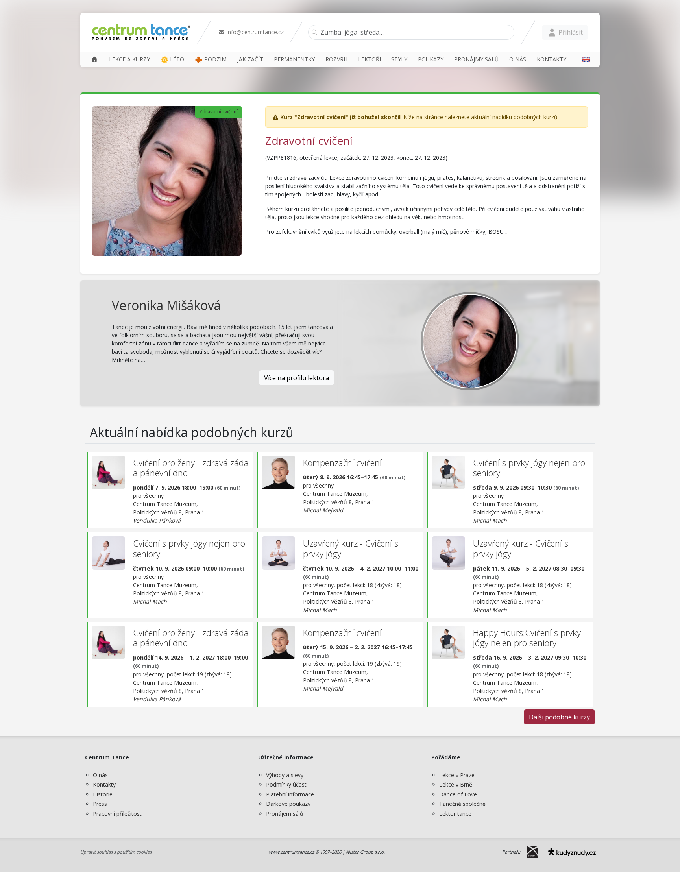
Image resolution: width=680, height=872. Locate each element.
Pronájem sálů (284, 813)
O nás (100, 775)
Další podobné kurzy (559, 717)
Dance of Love (458, 794)
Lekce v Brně (455, 784)
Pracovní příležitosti (118, 813)
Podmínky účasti (287, 784)
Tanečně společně (462, 803)
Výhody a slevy (284, 775)
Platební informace (290, 794)
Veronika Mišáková (166, 305)
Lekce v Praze (457, 775)
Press (100, 803)
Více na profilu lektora (296, 377)
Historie (103, 794)
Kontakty (104, 784)
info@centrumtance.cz (254, 32)
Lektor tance (455, 813)
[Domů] (94, 59)
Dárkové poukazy (288, 803)
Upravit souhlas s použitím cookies (116, 852)
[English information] (583, 59)
